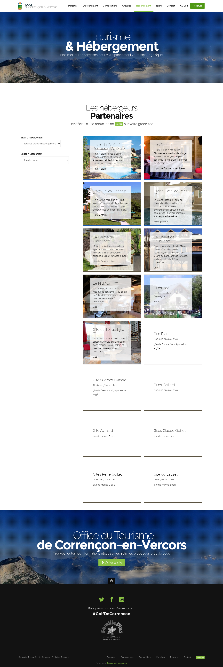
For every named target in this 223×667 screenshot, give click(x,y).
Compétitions (110, 6)
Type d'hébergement (32, 137)
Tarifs (159, 6)
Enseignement (90, 6)
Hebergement (143, 6)
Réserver (197, 6)
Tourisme (174, 657)
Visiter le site (113, 562)
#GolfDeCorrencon (111, 613)
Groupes (126, 6)
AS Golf (184, 6)
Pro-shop (160, 657)
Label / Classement (31, 154)
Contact (171, 6)
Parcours (73, 6)
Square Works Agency (117, 663)
